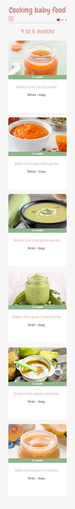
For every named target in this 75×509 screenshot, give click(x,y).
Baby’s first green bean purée (36, 317)
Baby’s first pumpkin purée (37, 163)
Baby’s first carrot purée (36, 87)
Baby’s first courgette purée (36, 240)
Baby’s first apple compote (36, 393)
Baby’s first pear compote (36, 470)
